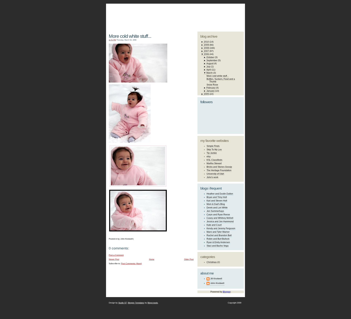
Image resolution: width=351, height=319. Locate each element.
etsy (209, 156)
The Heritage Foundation (219, 170)
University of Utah (215, 174)
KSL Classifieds (214, 160)
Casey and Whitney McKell (220, 218)
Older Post (189, 259)
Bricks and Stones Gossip (219, 167)
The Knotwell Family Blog (150, 14)
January (210, 91)
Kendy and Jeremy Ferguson (221, 228)
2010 (206, 42)
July (208, 66)
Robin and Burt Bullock (218, 239)
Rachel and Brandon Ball (219, 235)
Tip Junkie (212, 153)
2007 (206, 51)
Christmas (212, 262)
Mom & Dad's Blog (216, 204)
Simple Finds (213, 146)
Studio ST (122, 303)
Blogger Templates (136, 303)
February (210, 88)
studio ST (215, 15)
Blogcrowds (153, 303)
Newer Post (114, 259)
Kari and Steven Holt (217, 200)
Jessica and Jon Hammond (220, 221)
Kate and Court (214, 225)
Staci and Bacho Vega (218, 245)
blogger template (230, 13)
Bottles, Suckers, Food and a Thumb (221, 80)
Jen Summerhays (215, 211)
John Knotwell (217, 283)
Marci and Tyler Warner (218, 232)
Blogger (227, 292)
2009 (206, 45)
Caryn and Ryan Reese (218, 214)
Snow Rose (212, 84)
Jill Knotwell (216, 278)
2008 (206, 48)
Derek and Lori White (217, 207)
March (209, 73)
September (211, 60)
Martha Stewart (214, 163)
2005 (206, 94)
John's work (212, 177)
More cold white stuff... (130, 36)
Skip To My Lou (214, 149)
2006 (206, 54)
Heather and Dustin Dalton (220, 193)
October (210, 57)
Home (151, 259)
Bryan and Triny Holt (217, 197)
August (209, 63)
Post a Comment (116, 255)
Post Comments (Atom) (131, 263)
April (208, 69)
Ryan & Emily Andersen (218, 242)
